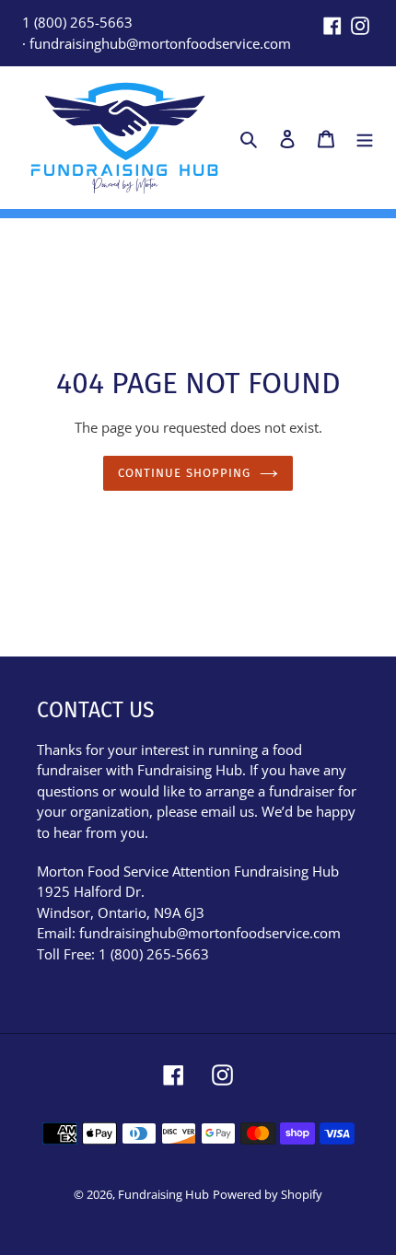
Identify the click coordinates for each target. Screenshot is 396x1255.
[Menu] (364, 138)
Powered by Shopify (267, 1194)
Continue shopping (184, 473)
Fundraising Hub (163, 1194)
